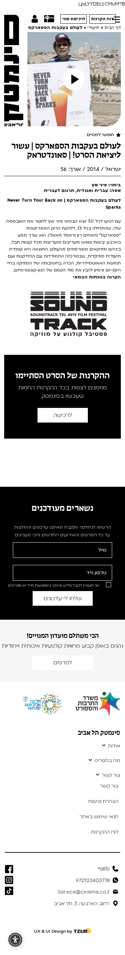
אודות (114, 746)
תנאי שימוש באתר (99, 816)
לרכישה (62, 415)
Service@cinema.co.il (83, 892)
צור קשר (111, 775)
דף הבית (113, 27)
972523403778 (92, 880)
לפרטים (62, 662)
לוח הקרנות (102, 19)
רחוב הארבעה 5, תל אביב (81, 903)
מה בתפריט (107, 760)
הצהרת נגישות (103, 801)
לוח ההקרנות (104, 832)
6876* (103, 869)
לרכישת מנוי (73, 19)
